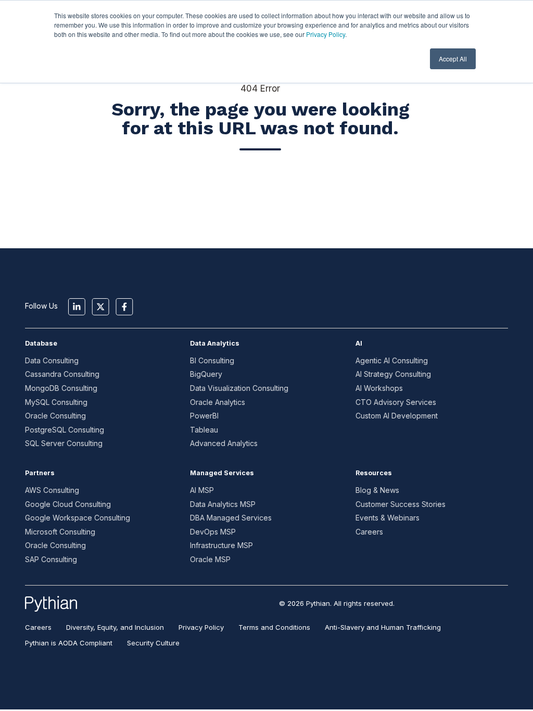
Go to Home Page (260, 186)
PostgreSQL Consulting (64, 429)
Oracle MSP (210, 559)
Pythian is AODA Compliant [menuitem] (68, 643)
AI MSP (202, 490)
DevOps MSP (213, 531)
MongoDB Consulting (61, 388)
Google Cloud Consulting (68, 504)
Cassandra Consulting (62, 374)
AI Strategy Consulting (393, 374)
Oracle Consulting (55, 415)
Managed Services (222, 473)
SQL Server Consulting (64, 443)
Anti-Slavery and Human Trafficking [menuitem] (383, 627)
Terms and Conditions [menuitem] (274, 627)
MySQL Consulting (56, 402)
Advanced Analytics (224, 443)
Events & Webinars (388, 517)
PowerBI (204, 415)
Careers (369, 531)
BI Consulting (212, 360)
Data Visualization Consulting (239, 388)
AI (359, 343)
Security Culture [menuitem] (153, 643)
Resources (374, 473)
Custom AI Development (397, 415)
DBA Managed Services (231, 517)
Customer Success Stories (401, 504)
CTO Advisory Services (396, 402)
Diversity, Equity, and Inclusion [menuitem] (115, 627)
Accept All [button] (453, 58)
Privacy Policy (325, 34)
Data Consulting (52, 360)
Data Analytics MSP (223, 504)
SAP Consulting (51, 559)
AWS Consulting (52, 490)
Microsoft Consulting (60, 531)
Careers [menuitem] (38, 627)
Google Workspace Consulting (77, 517)
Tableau (204, 429)
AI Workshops (379, 388)
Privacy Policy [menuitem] (201, 627)
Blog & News (377, 490)
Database (41, 343)
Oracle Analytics (217, 402)
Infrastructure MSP (221, 545)
